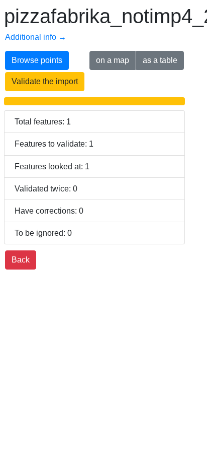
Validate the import (45, 81)
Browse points (37, 60)
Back (21, 259)
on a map (112, 60)
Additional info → (35, 37)
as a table (160, 60)
